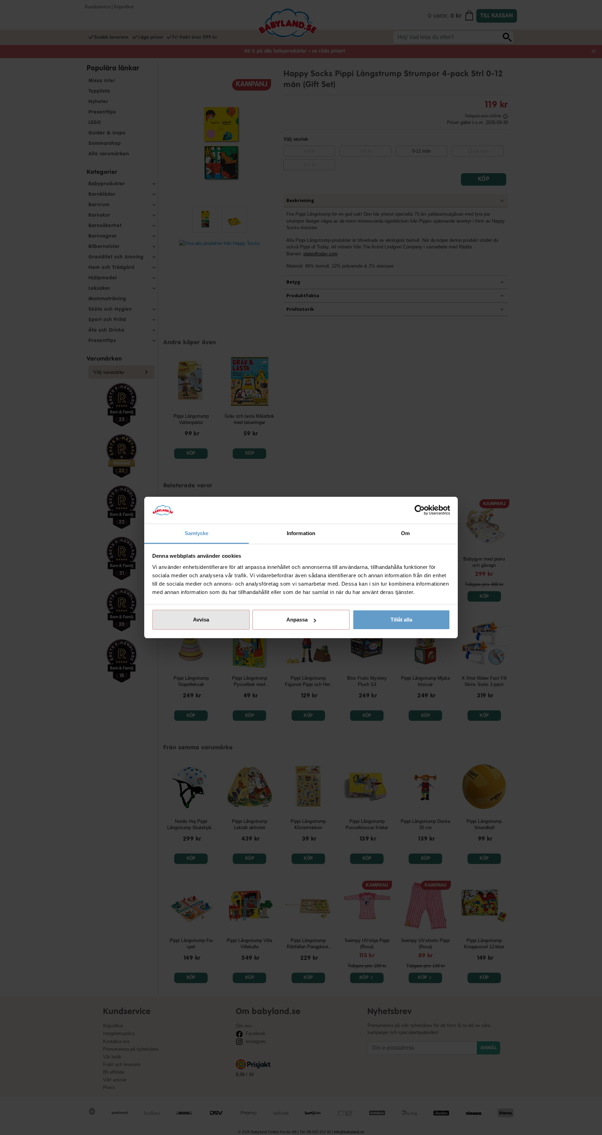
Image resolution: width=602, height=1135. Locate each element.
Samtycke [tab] (197, 533)
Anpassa (297, 620)
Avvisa (201, 620)
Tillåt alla (401, 620)
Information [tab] (301, 533)
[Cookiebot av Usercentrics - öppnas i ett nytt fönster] (419, 510)
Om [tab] (405, 533)
